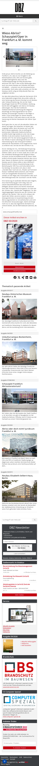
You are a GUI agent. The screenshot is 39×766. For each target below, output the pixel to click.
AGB (20, 757)
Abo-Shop (6, 630)
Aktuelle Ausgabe (9, 626)
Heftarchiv (6, 632)
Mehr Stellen (19, 595)
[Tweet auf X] (19, 278)
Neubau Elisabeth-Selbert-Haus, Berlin (17, 476)
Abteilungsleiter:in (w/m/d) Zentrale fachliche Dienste (16, 585)
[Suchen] (35, 20)
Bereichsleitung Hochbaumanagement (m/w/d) (17, 567)
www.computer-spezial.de (11, 717)
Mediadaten (7, 628)
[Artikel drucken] (35, 277)
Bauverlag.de (5, 764)
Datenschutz (27, 757)
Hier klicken (22, 548)
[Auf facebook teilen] (15, 278)
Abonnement (19, 267)
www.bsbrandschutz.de (11, 687)
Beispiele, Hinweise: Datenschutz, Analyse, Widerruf (17, 558)
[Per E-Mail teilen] (31, 277)
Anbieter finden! (20, 748)
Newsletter (4, 757)
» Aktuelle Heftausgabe (28, 642)
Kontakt (12, 759)
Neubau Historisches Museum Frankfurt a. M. (16, 295)
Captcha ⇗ (27, 550)
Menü (20, 16)
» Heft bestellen (26, 645)
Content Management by (9, 762)
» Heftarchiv (25, 643)
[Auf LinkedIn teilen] (27, 278)
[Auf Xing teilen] (23, 278)
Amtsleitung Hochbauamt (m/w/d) (16, 576)
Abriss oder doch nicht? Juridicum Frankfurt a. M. (18, 430)
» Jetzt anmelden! (19, 554)
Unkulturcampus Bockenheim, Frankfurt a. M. (17, 338)
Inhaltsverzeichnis (19, 271)
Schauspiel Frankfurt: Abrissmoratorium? (12, 385)
